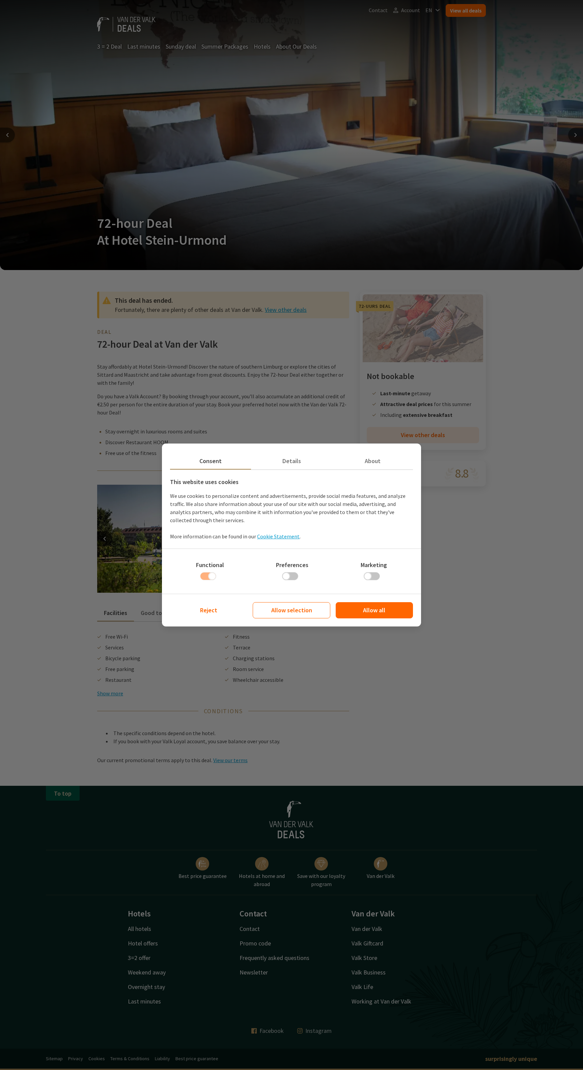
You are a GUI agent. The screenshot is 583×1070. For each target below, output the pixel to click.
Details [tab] (291, 461)
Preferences (292, 565)
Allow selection (291, 610)
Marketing (374, 565)
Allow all (374, 610)
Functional (210, 565)
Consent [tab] (210, 461)
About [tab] (373, 461)
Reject (208, 610)
